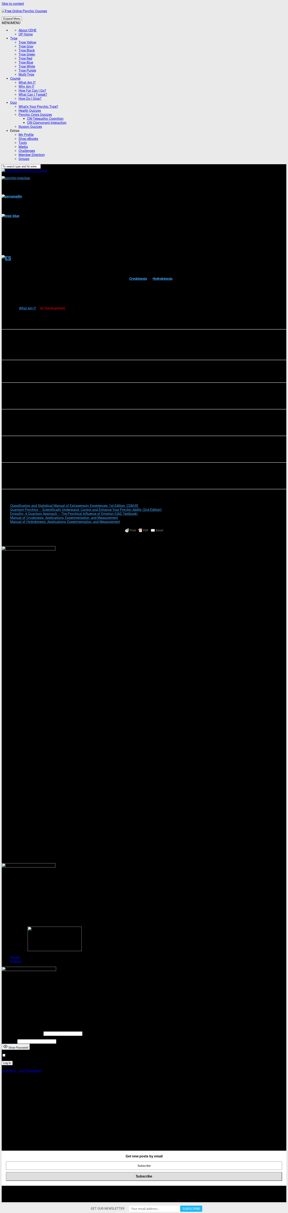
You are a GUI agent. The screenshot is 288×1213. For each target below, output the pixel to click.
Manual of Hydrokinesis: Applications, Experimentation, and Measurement (65, 522)
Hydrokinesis (162, 279)
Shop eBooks (28, 139)
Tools (23, 143)
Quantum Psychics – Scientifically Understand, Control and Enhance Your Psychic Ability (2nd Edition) (86, 510)
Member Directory (32, 155)
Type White (27, 66)
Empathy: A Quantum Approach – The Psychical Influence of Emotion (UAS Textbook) (74, 514)
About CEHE (27, 30)
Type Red (25, 58)
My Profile (26, 135)
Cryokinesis (138, 279)
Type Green (27, 54)
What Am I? (27, 83)
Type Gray (26, 46)
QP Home (26, 34)
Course (15, 79)
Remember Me (17, 1055)
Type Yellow (27, 42)
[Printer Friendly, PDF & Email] (144, 530)
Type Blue (26, 62)
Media (23, 147)
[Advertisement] (128, 1113)
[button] (11, 23)
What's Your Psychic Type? (38, 107)
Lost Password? (30, 1071)
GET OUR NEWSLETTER (107, 1208)
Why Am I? (26, 87)
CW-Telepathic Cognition (45, 119)
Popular (16, 961)
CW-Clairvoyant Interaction (46, 123)
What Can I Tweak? (33, 95)
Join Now (9, 1071)
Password (9, 1041)
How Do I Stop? (30, 99)
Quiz (13, 103)
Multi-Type (26, 74)
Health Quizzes (30, 111)
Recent (15, 957)
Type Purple (27, 70)
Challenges (27, 151)
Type (13, 38)
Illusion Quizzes (30, 127)
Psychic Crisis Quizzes (35, 115)
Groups (24, 159)
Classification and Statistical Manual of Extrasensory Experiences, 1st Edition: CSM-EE (74, 506)
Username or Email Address (22, 1033)
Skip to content (13, 4)
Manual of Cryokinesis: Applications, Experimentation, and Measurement (64, 518)
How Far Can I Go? (32, 91)
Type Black (27, 50)
